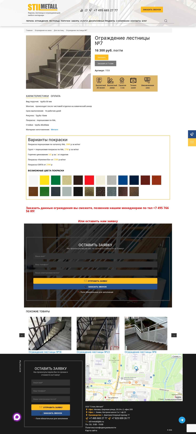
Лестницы (54, 21)
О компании (122, 21)
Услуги (84, 21)
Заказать (101, 57)
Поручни (65, 21)
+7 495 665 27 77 (106, 10)
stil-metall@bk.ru (96, 421)
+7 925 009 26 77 (120, 418)
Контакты (136, 21)
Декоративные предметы (102, 21)
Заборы (75, 21)
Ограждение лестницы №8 (140, 352)
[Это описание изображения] (58, 62)
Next (174, 335)
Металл (54, 129)
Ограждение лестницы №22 (93, 352)
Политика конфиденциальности (100, 427)
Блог (144, 21)
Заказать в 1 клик (105, 63)
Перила (30, 21)
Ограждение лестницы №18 (45, 352)
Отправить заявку (97, 281)
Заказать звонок (152, 9)
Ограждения (41, 21)
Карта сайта (91, 430)
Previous (22, 335)
